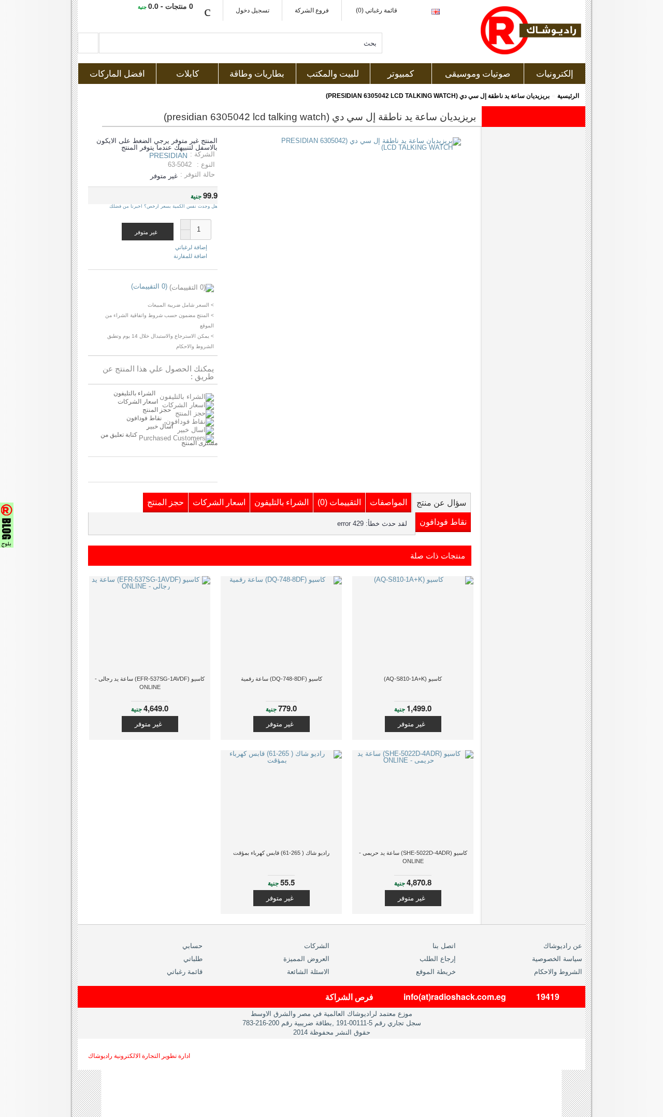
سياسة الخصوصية (557, 959)
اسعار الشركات (138, 401)
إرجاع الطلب (438, 959)
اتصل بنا (444, 946)
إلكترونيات (554, 74)
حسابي (192, 946)
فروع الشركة (312, 10)
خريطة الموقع (436, 972)
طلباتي (193, 959)
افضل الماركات (117, 74)
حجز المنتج (156, 409)
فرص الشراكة (349, 997)
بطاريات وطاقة (256, 74)
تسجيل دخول (252, 10)
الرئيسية (568, 95)
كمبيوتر (400, 74)
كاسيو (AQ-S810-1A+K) (413, 679)
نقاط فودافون (144, 418)
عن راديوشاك (562, 946)
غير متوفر (411, 724)
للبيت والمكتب (333, 74)
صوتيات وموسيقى (477, 74)
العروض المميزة (306, 959)
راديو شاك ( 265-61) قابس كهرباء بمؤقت (281, 853)
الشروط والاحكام (558, 972)
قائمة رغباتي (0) (376, 10)
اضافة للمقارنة (190, 256)
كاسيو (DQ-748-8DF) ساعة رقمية (281, 679)
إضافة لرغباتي (191, 247)
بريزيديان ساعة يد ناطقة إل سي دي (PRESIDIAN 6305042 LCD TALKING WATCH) (438, 95)
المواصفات (388, 502)
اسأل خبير (160, 426)
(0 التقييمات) (149, 286)
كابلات (187, 74)
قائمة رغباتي (185, 972)
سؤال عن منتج (441, 502)
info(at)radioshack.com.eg (454, 997)
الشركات (316, 946)
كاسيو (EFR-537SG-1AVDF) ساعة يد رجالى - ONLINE (150, 683)
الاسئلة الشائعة (308, 972)
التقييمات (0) (339, 502)
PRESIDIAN (168, 155)
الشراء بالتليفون (134, 393)
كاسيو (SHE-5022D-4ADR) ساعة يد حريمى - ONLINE (413, 857)
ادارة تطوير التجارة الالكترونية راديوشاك (139, 1055)
